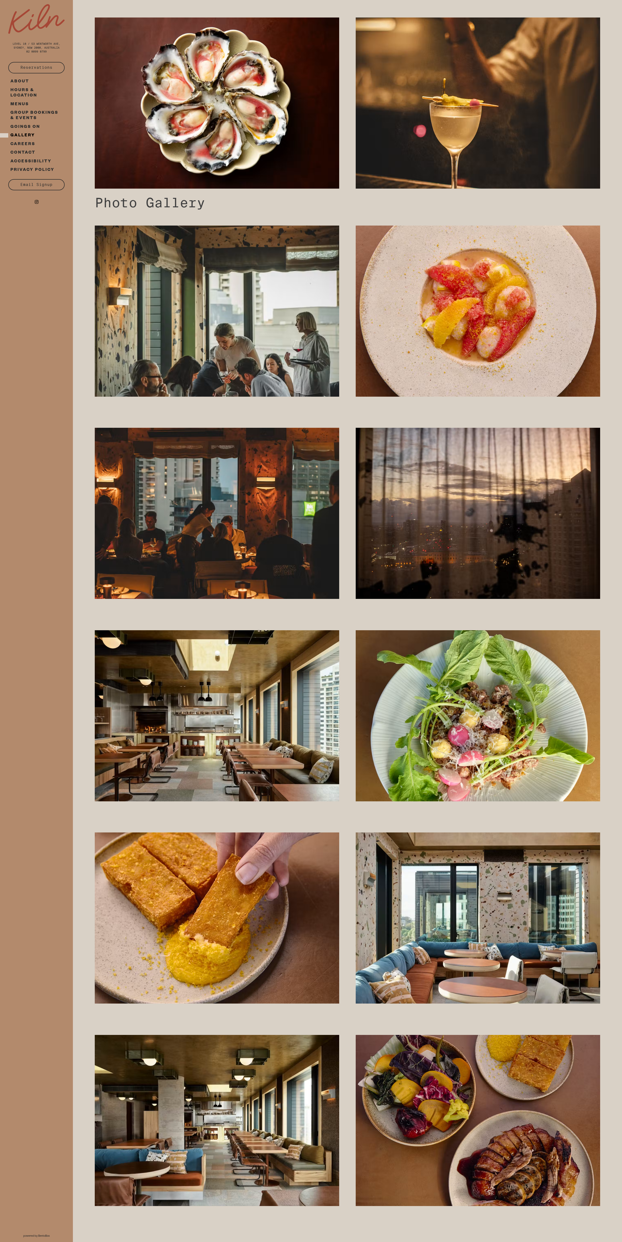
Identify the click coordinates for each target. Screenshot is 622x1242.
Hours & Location (23, 93)
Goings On (26, 127)
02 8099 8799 (36, 51)
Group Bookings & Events (34, 116)
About (19, 81)
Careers (23, 144)
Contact (22, 153)
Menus (19, 104)
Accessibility (31, 161)
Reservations (42, 67)
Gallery (22, 135)
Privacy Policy (33, 170)
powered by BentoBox (48, 1235)
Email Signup (36, 184)
